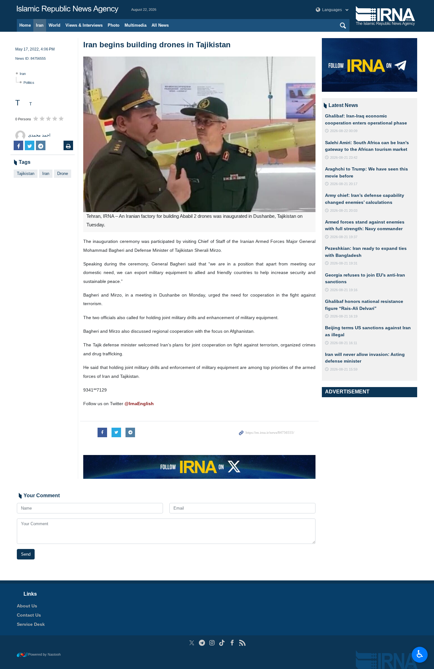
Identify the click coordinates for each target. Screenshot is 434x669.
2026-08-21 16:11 (343, 343)
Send (26, 554)
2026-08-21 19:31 (343, 263)
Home (25, 25)
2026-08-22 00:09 (343, 131)
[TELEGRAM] (202, 642)
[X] (191, 642)
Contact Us (29, 615)
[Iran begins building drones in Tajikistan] (199, 134)
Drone (62, 173)
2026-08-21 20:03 (343, 210)
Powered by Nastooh (44, 654)
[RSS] (242, 642)
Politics (29, 82)
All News (160, 25)
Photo (113, 25)
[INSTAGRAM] (212, 642)
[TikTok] (222, 642)
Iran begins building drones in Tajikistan (157, 44)
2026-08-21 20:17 (343, 184)
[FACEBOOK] (232, 642)
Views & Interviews (84, 25)
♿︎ (419, 654)
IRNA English (68, 9)
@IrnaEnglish (139, 403)
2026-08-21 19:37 (343, 237)
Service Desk (31, 624)
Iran (40, 25)
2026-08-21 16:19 (343, 316)
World (54, 25)
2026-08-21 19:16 (343, 290)
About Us (27, 605)
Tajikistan (25, 173)
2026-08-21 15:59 (343, 369)
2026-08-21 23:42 (343, 157)
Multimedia (135, 25)
